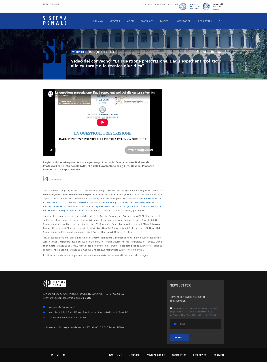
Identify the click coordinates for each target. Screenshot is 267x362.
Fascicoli (165, 21)
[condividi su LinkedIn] (219, 52)
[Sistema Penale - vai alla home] (54, 20)
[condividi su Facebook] (197, 52)
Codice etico (179, 355)
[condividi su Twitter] (205, 52)
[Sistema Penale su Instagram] (64, 355)
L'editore (134, 355)
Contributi (147, 21)
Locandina (56, 179)
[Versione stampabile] (112, 51)
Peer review (199, 355)
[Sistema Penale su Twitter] (52, 355)
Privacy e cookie (156, 355)
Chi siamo (97, 21)
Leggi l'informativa (207, 314)
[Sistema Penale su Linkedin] (58, 355)
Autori (130, 21)
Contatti (219, 355)
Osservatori (184, 21)
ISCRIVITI (179, 337)
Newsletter (205, 21)
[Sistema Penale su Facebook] (46, 355)
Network (115, 21)
